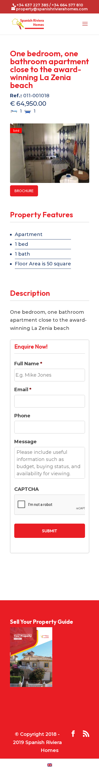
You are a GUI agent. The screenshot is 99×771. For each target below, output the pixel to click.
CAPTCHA (26, 489)
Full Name (28, 364)
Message (25, 442)
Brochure (24, 190)
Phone (22, 416)
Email (22, 390)
